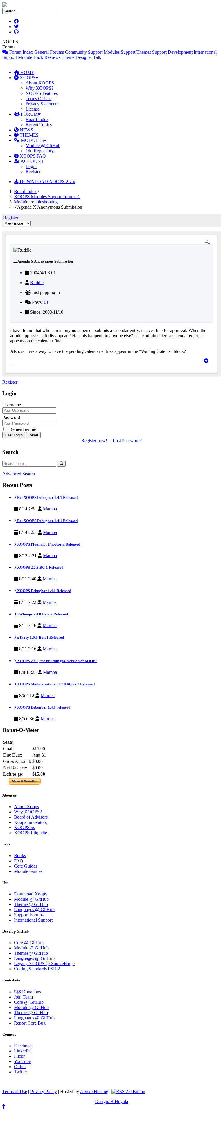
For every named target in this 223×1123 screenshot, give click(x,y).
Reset (33, 435)
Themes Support (151, 52)
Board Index (37, 119)
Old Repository (40, 150)
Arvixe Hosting (94, 1091)
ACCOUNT (32, 161)
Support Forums (29, 914)
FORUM (29, 114)
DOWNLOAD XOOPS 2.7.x (47, 181)
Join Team (23, 996)
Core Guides (25, 866)
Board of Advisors (31, 817)
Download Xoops (30, 893)
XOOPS (27, 77)
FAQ (18, 860)
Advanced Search (18, 473)
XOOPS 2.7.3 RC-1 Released (39, 567)
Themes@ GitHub (31, 904)
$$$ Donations (27, 991)
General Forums (49, 52)
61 (46, 302)
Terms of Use (14, 1091)
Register (33, 171)
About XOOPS (40, 82)
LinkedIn (22, 1050)
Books (20, 855)
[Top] (206, 360)
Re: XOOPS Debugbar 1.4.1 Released (47, 497)
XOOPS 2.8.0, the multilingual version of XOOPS (56, 661)
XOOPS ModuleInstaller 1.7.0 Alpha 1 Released (55, 684)
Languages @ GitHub (34, 909)
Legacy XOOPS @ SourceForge (44, 963)
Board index (25, 191)
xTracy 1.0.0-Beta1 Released (40, 637)
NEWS (26, 129)
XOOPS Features (42, 93)
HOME (26, 72)
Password (11, 417)
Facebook (23, 1045)
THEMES (29, 135)
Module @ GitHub (43, 145)
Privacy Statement (42, 103)
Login (31, 166)
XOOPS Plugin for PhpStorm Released (48, 544)
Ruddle (37, 282)
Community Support (83, 52)
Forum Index (20, 52)
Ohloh (20, 1066)
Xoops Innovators (30, 822)
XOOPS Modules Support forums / (47, 196)
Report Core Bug (30, 1023)
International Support (33, 920)
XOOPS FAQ (32, 156)
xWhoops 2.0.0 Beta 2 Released (42, 614)
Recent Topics (39, 124)
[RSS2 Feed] (128, 1091)
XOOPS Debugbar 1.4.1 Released (43, 590)
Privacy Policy (43, 1091)
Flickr (19, 1056)
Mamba (50, 508)
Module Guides (28, 871)
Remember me (22, 429)
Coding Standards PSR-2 (37, 968)
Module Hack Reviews (39, 57)
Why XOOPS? (39, 88)
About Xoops (26, 806)
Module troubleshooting (36, 201)
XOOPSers (24, 827)
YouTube (22, 1061)
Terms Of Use (38, 98)
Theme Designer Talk (81, 57)
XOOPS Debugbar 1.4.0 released (43, 707)
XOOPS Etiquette (30, 832)
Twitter (20, 1071)
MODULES (32, 140)
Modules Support (119, 52)
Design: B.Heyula (111, 1101)
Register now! (94, 440)
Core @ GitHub (29, 942)
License (33, 108)
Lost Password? (127, 440)
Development (180, 52)
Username (11, 404)
